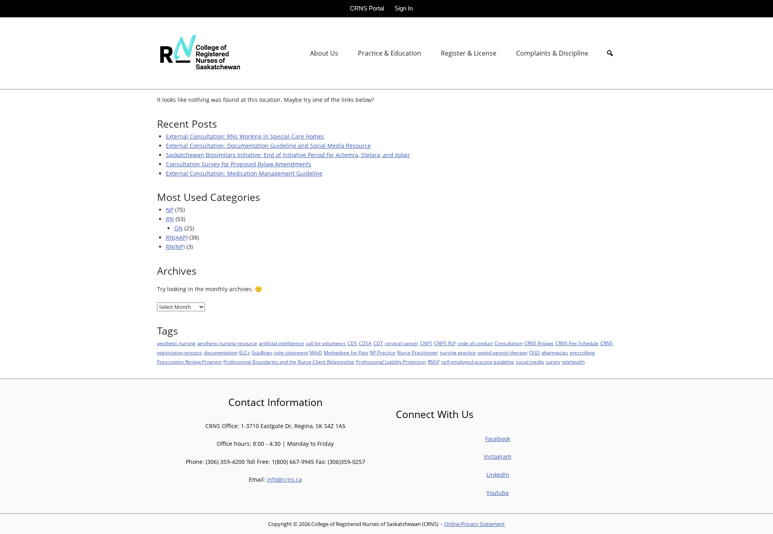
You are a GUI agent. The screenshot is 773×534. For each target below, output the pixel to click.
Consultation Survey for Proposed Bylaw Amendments (238, 164)
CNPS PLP (445, 343)
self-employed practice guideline (477, 362)
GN (178, 228)
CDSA (365, 343)
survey (553, 362)
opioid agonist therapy (502, 353)
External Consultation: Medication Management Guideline (244, 173)
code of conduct (475, 343)
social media (530, 362)
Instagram (497, 456)
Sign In (404, 8)
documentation (221, 353)
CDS (352, 343)
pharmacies (555, 353)
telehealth (573, 362)
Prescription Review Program (189, 362)
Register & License (468, 53)
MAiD (316, 353)
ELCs (244, 353)
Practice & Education (389, 53)
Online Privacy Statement (474, 524)
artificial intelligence (281, 343)
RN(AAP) (177, 237)
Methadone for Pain (346, 353)
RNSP (434, 362)
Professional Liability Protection (391, 362)
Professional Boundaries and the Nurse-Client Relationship (288, 362)
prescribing (582, 353)
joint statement (291, 353)
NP (170, 209)
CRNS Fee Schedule (577, 343)
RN (170, 219)
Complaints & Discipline (552, 53)
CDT (378, 343)
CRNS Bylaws (539, 343)
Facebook (497, 439)
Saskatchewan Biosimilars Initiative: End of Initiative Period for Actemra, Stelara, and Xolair (288, 155)
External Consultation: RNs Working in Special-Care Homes (245, 136)
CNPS (426, 343)
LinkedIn (497, 474)
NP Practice (382, 353)
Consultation (508, 343)
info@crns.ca (284, 479)
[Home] (198, 52)
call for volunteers (326, 343)
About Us (324, 53)
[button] (610, 53)
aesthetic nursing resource (227, 343)
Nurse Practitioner (417, 353)
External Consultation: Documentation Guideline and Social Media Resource (268, 145)
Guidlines (262, 353)
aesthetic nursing (176, 343)
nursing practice (458, 353)
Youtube (497, 493)
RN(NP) (175, 246)
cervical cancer (401, 343)
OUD (534, 353)
